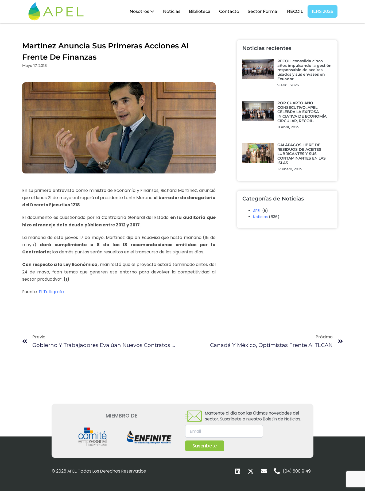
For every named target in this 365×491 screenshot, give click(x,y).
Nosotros (140, 11)
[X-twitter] (251, 471)
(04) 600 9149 (297, 471)
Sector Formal (263, 11)
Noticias (171, 11)
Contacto (229, 11)
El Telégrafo (51, 292)
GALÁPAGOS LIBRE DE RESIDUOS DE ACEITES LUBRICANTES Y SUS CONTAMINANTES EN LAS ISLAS (301, 153)
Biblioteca (200, 11)
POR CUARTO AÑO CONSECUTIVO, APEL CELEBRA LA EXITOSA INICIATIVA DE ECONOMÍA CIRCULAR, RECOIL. (302, 111)
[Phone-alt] (277, 471)
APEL (257, 210)
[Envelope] (264, 471)
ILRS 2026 (322, 11)
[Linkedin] (237, 471)
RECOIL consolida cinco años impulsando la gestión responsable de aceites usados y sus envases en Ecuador (304, 70)
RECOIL (295, 11)
